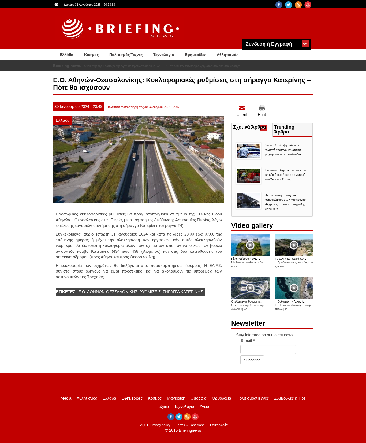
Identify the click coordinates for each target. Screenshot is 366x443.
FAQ (142, 425)
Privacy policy (160, 425)
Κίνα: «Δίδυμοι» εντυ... (245, 258)
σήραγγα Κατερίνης (183, 291)
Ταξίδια (163, 406)
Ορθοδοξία (221, 398)
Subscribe (252, 360)
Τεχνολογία (163, 55)
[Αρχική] (121, 29)
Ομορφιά (199, 398)
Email (242, 114)
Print (262, 114)
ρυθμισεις (150, 291)
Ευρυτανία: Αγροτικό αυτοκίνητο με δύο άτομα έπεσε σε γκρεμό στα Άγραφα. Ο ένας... (285, 175)
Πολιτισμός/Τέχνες (126, 55)
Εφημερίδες (195, 55)
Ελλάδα (66, 55)
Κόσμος (91, 55)
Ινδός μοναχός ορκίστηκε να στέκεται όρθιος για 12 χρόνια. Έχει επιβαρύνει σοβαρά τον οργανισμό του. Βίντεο (154, 66)
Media (66, 398)
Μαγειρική (176, 398)
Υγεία (204, 406)
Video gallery (252, 225)
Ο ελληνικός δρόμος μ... (246, 301)
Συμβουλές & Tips (290, 398)
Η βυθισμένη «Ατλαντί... (290, 301)
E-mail (247, 340)
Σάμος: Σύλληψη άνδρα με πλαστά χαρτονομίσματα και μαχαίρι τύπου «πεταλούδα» (283, 150)
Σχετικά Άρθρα (252, 127)
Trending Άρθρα (284, 129)
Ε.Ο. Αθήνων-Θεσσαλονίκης (107, 291)
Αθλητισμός (227, 55)
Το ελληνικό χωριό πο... (290, 258)
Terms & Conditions (190, 425)
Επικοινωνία (219, 425)
